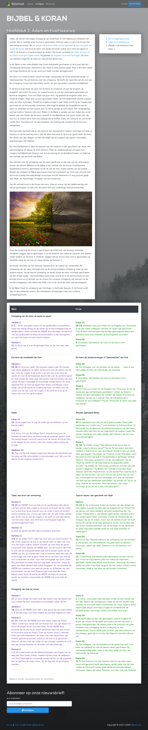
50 (77, 422)
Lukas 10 (15, 419)
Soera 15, (80, 322)
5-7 (13, 325)
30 (77, 388)
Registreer (135, 4)
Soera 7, (80, 442)
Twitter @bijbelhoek (34, 724)
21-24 (14, 620)
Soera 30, (80, 536)
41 (12, 453)
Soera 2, (80, 385)
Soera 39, (80, 615)
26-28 (14, 367)
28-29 (79, 325)
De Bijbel (39, 3)
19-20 (14, 505)
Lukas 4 (15, 430)
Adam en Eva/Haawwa (118, 42)
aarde (21, 48)
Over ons (18, 724)
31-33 (79, 505)
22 (77, 539)
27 (12, 598)
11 (77, 367)
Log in (124, 4)
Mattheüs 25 (17, 450)
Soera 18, (80, 419)
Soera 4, (80, 595)
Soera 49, (80, 553)
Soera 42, (80, 363)
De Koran (50, 3)
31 (12, 345)
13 (77, 556)
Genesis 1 (16, 342)
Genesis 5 (16, 649)
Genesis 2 (16, 322)
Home (31, 3)
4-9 (13, 538)
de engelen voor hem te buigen (65, 55)
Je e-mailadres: (14, 698)
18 (12, 422)
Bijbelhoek (17, 4)
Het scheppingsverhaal (118, 38)
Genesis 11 (16, 527)
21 (77, 661)
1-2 (13, 433)
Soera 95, (80, 339)
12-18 (79, 445)
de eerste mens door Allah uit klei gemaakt (53, 45)
